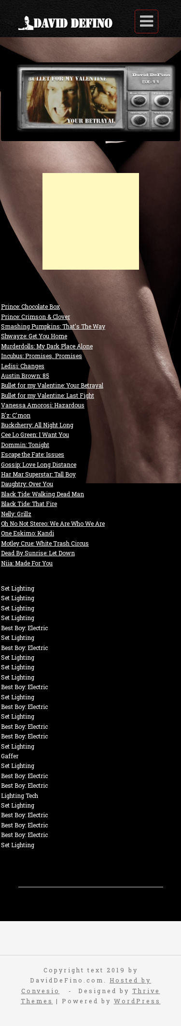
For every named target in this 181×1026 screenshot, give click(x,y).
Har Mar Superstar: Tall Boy (38, 474)
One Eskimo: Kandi (27, 533)
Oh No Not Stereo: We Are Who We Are (53, 523)
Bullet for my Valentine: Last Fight (47, 395)
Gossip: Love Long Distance (38, 464)
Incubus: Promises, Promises (41, 356)
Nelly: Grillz (16, 514)
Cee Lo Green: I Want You (35, 434)
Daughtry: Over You (27, 484)
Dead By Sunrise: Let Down (38, 553)
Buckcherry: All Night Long (37, 425)
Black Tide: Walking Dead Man (42, 494)
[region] (90, 101)
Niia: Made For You (27, 563)
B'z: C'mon (15, 415)
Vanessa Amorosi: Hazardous (42, 405)
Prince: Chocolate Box (30, 306)
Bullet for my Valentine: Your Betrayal (52, 385)
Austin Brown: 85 (25, 375)
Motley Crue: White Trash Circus (45, 543)
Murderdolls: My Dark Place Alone (47, 346)
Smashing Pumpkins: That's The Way (53, 326)
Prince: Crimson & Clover (35, 316)
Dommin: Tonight (25, 444)
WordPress (137, 1001)
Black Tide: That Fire (29, 503)
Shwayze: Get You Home (34, 336)
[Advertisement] (90, 221)
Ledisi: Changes (22, 366)
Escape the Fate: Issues (32, 454)
